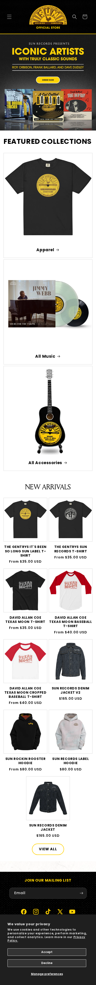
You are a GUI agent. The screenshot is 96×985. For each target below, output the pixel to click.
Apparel (45, 249)
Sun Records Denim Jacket (48, 827)
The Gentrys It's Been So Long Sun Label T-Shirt (25, 551)
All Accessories (45, 462)
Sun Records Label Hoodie (70, 761)
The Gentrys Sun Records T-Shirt (70, 549)
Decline (46, 963)
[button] (9, 17)
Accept (46, 952)
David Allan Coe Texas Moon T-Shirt (25, 619)
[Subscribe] (81, 893)
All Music (45, 356)
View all (48, 849)
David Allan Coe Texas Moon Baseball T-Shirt (70, 621)
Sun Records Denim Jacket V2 (70, 690)
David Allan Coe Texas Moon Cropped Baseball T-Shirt (25, 692)
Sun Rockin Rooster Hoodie (25, 761)
